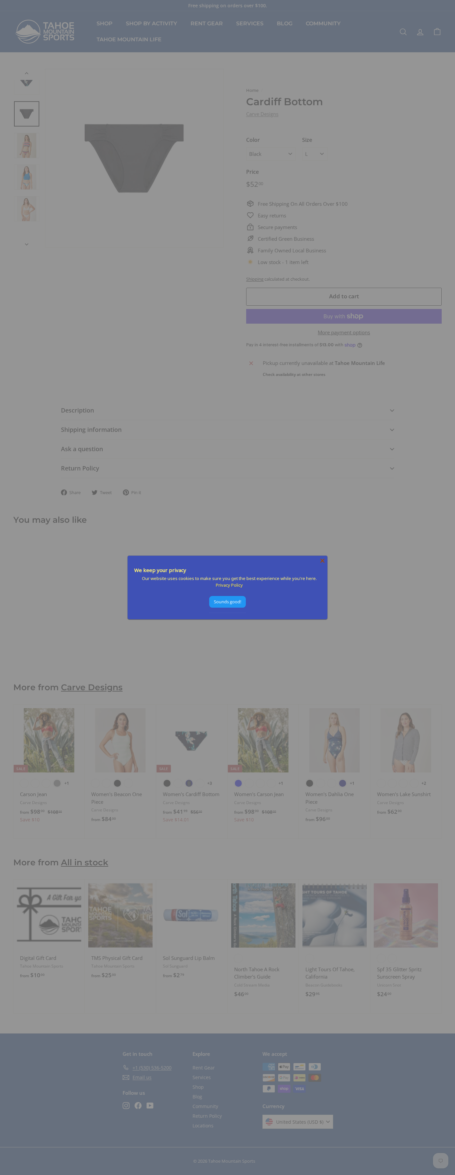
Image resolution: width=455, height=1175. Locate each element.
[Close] (322, 560)
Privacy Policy (229, 585)
